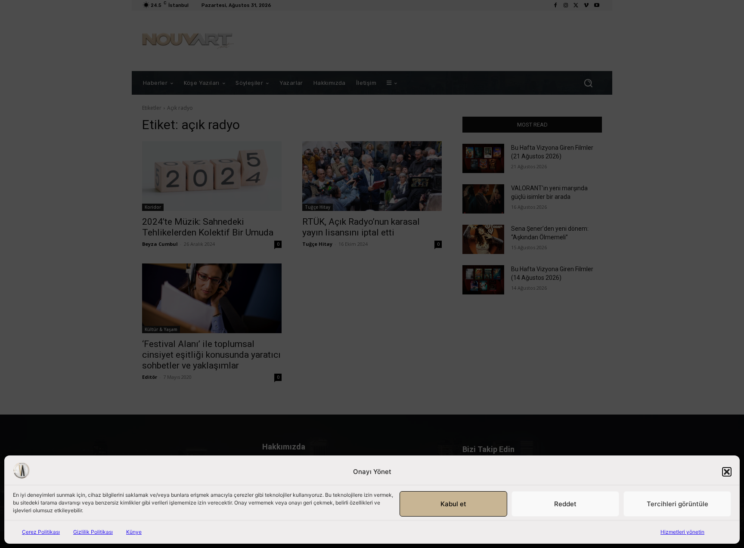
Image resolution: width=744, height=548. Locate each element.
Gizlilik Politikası (93, 532)
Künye (134, 532)
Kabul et (453, 504)
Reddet (565, 504)
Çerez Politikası (41, 532)
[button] (726, 472)
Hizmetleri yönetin (682, 532)
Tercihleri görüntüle (677, 504)
